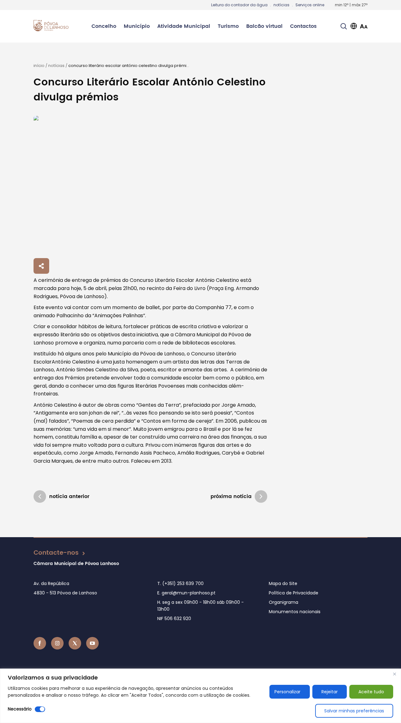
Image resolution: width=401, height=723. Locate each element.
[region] (200, 696)
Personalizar (287, 692)
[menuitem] (103, 26)
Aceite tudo (371, 692)
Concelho (103, 26)
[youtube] (92, 643)
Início (39, 66)
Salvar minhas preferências (354, 711)
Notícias (56, 66)
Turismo (228, 26)
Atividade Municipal (183, 26)
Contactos (303, 26)
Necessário (20, 709)
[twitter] (75, 643)
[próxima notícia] (261, 496)
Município (137, 26)
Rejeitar (329, 692)
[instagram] (57, 643)
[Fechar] (394, 674)
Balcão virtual (264, 26)
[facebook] (40, 643)
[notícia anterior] (40, 496)
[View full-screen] (151, 186)
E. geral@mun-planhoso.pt (186, 593)
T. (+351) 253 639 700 (180, 583)
